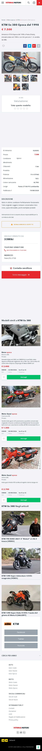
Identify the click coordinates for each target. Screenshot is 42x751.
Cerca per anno (9, 655)
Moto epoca (11, 20)
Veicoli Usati (13, 697)
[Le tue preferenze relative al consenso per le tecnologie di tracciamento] (38, 747)
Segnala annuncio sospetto (23, 224)
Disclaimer (12, 711)
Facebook (21, 632)
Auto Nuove (13, 671)
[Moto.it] (6, 740)
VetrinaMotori (13, 2)
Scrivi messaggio (20, 275)
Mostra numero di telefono (16, 250)
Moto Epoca (13, 688)
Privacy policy (13, 720)
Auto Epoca (13, 674)
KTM (18, 20)
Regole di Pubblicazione (17, 717)
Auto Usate (13, 668)
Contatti (11, 708)
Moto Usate (13, 682)
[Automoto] (3, 740)
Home (3, 20)
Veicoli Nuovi (13, 700)
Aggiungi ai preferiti (4, 377)
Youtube (21, 645)
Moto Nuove (13, 685)
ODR (10, 714)
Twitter (21, 639)
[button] (4, 62)
